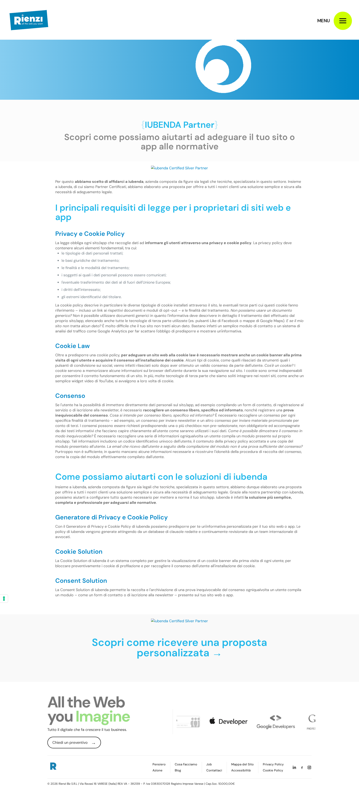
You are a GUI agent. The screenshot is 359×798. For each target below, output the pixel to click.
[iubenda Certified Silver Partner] (179, 168)
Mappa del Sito (242, 764)
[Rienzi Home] (53, 766)
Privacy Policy (273, 764)
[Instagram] (309, 767)
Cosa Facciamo (186, 764)
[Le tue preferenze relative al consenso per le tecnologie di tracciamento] (4, 598)
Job (209, 764)
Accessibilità (241, 770)
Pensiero (159, 764)
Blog (178, 770)
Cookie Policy (273, 770)
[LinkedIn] (294, 767)
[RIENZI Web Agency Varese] (29, 19)
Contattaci (214, 770)
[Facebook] (302, 767)
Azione (157, 770)
